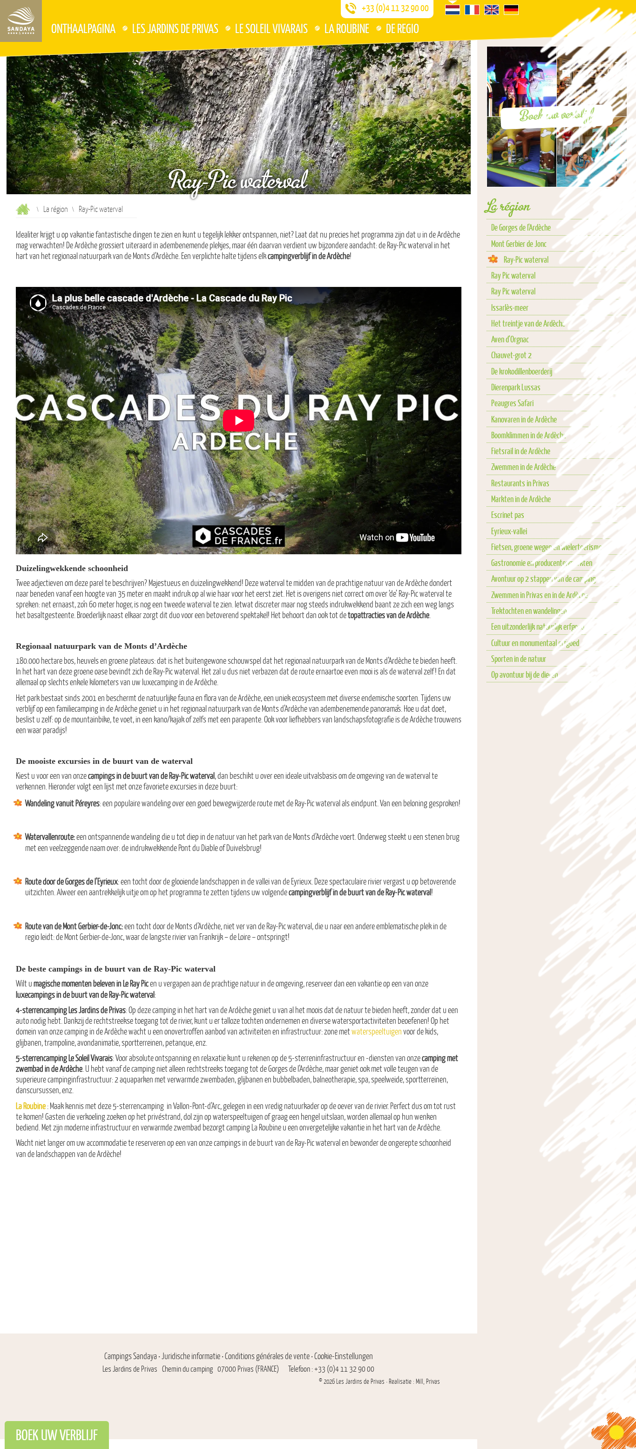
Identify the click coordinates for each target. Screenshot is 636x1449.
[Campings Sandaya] (21, 21)
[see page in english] (492, 9)
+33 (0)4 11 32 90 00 (395, 8)
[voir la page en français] (472, 9)
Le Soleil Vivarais (271, 28)
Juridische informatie (191, 1356)
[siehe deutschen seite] (511, 9)
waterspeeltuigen (377, 1031)
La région (55, 209)
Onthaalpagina (83, 28)
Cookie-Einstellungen (343, 1356)
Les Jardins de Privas (175, 28)
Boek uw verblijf (57, 1434)
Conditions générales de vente (267, 1356)
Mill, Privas (428, 1381)
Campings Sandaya (130, 1356)
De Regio (402, 28)
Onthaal (23, 209)
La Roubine (347, 28)
